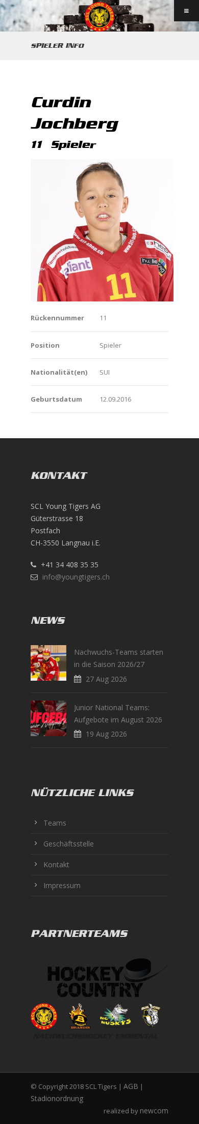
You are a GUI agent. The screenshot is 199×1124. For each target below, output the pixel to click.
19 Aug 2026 (106, 734)
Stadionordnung (57, 1098)
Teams (54, 823)
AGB (130, 1086)
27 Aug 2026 (106, 679)
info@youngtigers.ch (76, 577)
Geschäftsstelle (68, 843)
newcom (154, 1110)
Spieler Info (57, 45)
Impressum (62, 885)
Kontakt (56, 864)
